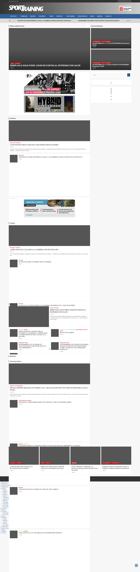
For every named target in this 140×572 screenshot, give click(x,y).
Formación (24, 16)
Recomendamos (96, 41)
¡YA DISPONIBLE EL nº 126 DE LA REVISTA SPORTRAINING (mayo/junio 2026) (110, 65)
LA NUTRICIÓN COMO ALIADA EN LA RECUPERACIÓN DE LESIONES (34, 145)
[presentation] (87, 26)
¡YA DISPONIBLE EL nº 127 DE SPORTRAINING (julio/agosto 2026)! (111, 44)
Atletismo (21, 329)
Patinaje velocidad (7, 499)
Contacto (108, 16)
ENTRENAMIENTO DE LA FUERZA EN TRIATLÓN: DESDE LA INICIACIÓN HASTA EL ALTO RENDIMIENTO (32, 346)
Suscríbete (42, 16)
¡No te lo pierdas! (106, 41)
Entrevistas (5, 503)
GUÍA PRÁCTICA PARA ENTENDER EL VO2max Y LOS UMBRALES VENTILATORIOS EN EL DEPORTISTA (50, 157)
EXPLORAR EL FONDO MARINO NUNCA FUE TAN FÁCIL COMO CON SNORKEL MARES (45, 402)
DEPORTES (59, 16)
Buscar (128, 75)
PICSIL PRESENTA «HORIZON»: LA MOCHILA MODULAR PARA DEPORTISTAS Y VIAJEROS (85, 468)
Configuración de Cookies (7, 486)
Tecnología (5, 502)
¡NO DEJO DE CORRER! (67, 332)
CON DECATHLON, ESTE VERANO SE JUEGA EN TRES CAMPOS (38, 489)
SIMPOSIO (99, 16)
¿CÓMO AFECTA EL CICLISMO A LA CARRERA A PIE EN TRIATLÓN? (34, 250)
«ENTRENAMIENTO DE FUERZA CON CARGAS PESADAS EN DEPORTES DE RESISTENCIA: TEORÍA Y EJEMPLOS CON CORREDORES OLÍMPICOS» (74, 347)
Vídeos (52, 16)
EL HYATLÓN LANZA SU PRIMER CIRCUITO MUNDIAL (35, 262)
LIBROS (92, 16)
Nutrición (17, 142)
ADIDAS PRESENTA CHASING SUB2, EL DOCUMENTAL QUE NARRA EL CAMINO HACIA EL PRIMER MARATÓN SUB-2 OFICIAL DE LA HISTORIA (33, 333)
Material (33, 16)
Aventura (26, 444)
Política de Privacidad (6, 483)
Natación (72, 329)
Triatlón (17, 247)
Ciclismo (67, 329)
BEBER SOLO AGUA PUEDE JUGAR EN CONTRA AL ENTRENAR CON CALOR (52, 467)
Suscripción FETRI (7, 514)
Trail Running (70, 16)
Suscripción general (7, 513)
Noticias (13, 60)
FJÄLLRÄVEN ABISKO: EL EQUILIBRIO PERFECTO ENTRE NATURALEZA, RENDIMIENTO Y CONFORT (49, 446)
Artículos (13, 16)
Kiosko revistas (82, 16)
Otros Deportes (22, 400)
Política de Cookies (6, 485)
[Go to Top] (136, 565)
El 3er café (5, 505)
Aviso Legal (4, 482)
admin (12, 67)
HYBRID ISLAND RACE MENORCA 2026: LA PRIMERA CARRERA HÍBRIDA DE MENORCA (115, 467)
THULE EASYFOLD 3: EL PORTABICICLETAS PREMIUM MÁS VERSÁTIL (40, 533)
